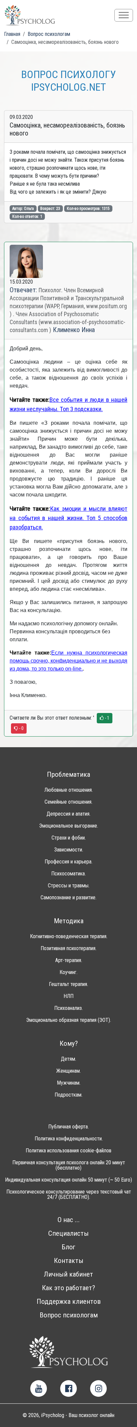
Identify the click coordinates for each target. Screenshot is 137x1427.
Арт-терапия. (68, 960)
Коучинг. (68, 972)
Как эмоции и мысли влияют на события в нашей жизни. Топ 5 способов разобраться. (68, 518)
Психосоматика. (68, 873)
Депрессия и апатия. (68, 814)
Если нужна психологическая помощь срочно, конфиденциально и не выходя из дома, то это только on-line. (68, 660)
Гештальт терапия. (68, 984)
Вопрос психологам (69, 1315)
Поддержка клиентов (69, 1301)
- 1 (106, 718)
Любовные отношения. (68, 790)
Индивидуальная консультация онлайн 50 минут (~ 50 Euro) (68, 1180)
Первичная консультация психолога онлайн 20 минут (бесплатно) (68, 1165)
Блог (68, 1247)
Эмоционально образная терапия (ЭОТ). (68, 1020)
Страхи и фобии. (69, 838)
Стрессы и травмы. (68, 885)
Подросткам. (68, 1095)
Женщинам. (68, 1071)
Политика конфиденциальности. (69, 1138)
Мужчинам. (68, 1083)
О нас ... (69, 1219)
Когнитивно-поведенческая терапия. (68, 936)
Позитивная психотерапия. (68, 948)
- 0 (21, 728)
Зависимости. (68, 849)
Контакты (68, 1260)
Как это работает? (68, 1288)
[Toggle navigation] (123, 15)
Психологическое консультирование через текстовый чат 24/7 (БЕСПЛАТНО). (68, 1194)
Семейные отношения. (68, 802)
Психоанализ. (68, 1008)
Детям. (68, 1059)
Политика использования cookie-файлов (68, 1150)
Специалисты (68, 1233)
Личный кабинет (68, 1274)
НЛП (68, 996)
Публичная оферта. (68, 1126)
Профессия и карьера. (68, 861)
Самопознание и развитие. (68, 897)
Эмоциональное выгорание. (68, 826)
